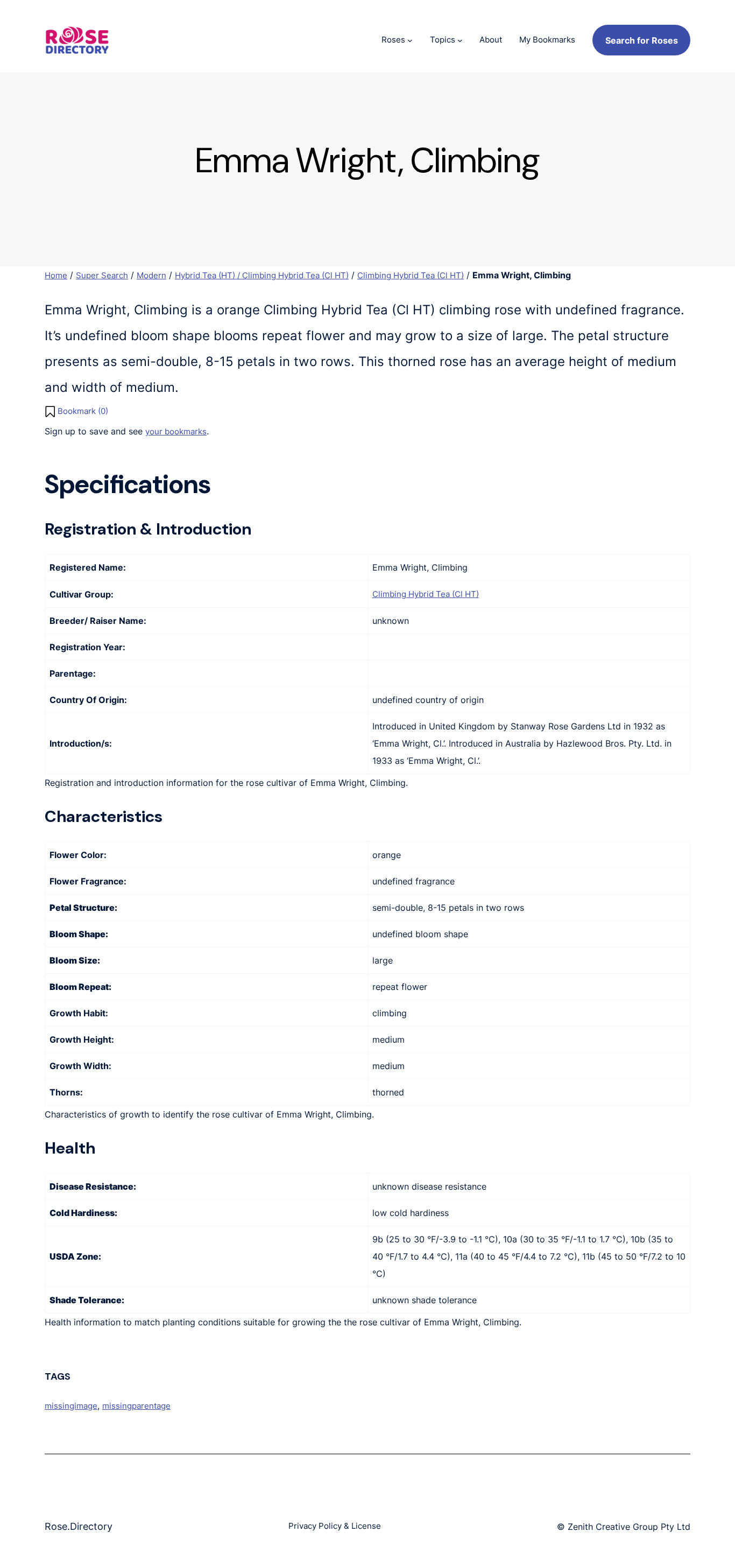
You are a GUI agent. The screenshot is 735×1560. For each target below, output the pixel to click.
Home (56, 275)
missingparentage (136, 1406)
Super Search (102, 275)
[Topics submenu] (460, 40)
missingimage (71, 1406)
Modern (151, 275)
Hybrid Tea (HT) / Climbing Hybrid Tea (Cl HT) (262, 275)
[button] (76, 411)
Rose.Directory (78, 1526)
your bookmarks (176, 431)
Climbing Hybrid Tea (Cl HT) (410, 275)
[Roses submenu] (410, 40)
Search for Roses (641, 40)
